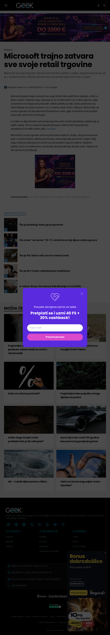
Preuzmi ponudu (55, 337)
